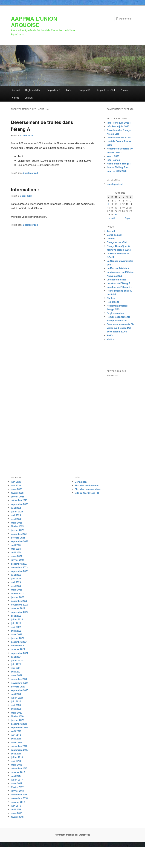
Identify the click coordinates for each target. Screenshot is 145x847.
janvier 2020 (17, 720)
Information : (25, 189)
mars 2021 (16, 675)
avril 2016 (16, 809)
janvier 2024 (17, 559)
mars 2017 (16, 783)
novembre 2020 (19, 682)
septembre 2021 (19, 653)
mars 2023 (16, 589)
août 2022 (16, 615)
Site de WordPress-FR (87, 492)
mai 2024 (16, 548)
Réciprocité (84, 90)
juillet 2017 (17, 779)
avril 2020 (16, 708)
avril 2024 (16, 552)
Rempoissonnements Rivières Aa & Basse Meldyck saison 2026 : (120, 327)
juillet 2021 (17, 660)
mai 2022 (16, 627)
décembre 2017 (19, 768)
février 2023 (17, 593)
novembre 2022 (19, 604)
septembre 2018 (19, 749)
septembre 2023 (19, 571)
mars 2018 (16, 764)
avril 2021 (16, 671)
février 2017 (17, 787)
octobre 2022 (18, 608)
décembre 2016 (19, 794)
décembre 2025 (19, 500)
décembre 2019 (19, 723)
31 (116, 214)
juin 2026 (16, 481)
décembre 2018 (19, 746)
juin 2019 (16, 734)
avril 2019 (16, 738)
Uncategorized (30, 173)
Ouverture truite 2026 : (119, 137)
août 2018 (16, 753)
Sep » (127, 218)
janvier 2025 (17, 530)
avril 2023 (16, 586)
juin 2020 (16, 701)
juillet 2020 (17, 697)
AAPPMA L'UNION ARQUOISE (34, 22)
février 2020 (17, 716)
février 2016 (17, 816)
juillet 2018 (17, 757)
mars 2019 (16, 742)
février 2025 (17, 526)
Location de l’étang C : (119, 287)
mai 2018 (16, 761)
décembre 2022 (19, 601)
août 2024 (16, 545)
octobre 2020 (18, 686)
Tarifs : (69, 90)
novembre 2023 (19, 567)
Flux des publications (86, 485)
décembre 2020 (19, 679)
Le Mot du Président (118, 268)
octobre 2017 (18, 772)
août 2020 (16, 694)
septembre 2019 (19, 727)
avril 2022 (16, 630)
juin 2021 (16, 664)
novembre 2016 (19, 798)
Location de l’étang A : (119, 283)
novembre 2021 (19, 645)
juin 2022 (16, 623)
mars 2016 (16, 813)
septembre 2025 (19, 504)
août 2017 (16, 776)
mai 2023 (16, 582)
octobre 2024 (18, 537)
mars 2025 (16, 522)
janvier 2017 (17, 790)
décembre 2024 (19, 534)
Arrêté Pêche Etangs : (118, 163)
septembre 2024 (19, 541)
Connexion (81, 481)
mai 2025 (16, 515)
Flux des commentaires (87, 489)
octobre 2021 (18, 649)
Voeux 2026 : (114, 156)
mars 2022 (16, 634)
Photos (124, 90)
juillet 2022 (17, 619)
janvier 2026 (17, 496)
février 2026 (17, 492)
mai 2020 (16, 705)
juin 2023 (16, 578)
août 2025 (16, 507)
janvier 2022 (17, 638)
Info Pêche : (113, 159)
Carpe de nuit (53, 90)
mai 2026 (16, 485)
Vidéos (15, 97)
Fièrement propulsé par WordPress (72, 834)
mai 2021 (16, 667)
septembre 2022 (19, 612)
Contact (29, 97)
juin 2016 (16, 805)
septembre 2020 (19, 690)
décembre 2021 (19, 641)
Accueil (16, 90)
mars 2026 (16, 489)
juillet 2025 (17, 511)
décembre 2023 (19, 563)
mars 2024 (16, 556)
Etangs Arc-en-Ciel (105, 90)
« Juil (112, 218)
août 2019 (16, 731)
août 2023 (16, 574)
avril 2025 (16, 519)
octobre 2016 (18, 802)
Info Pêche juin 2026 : (118, 122)
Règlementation (33, 90)
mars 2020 (16, 712)
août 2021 (16, 656)
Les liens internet (116, 279)
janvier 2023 (17, 597)
